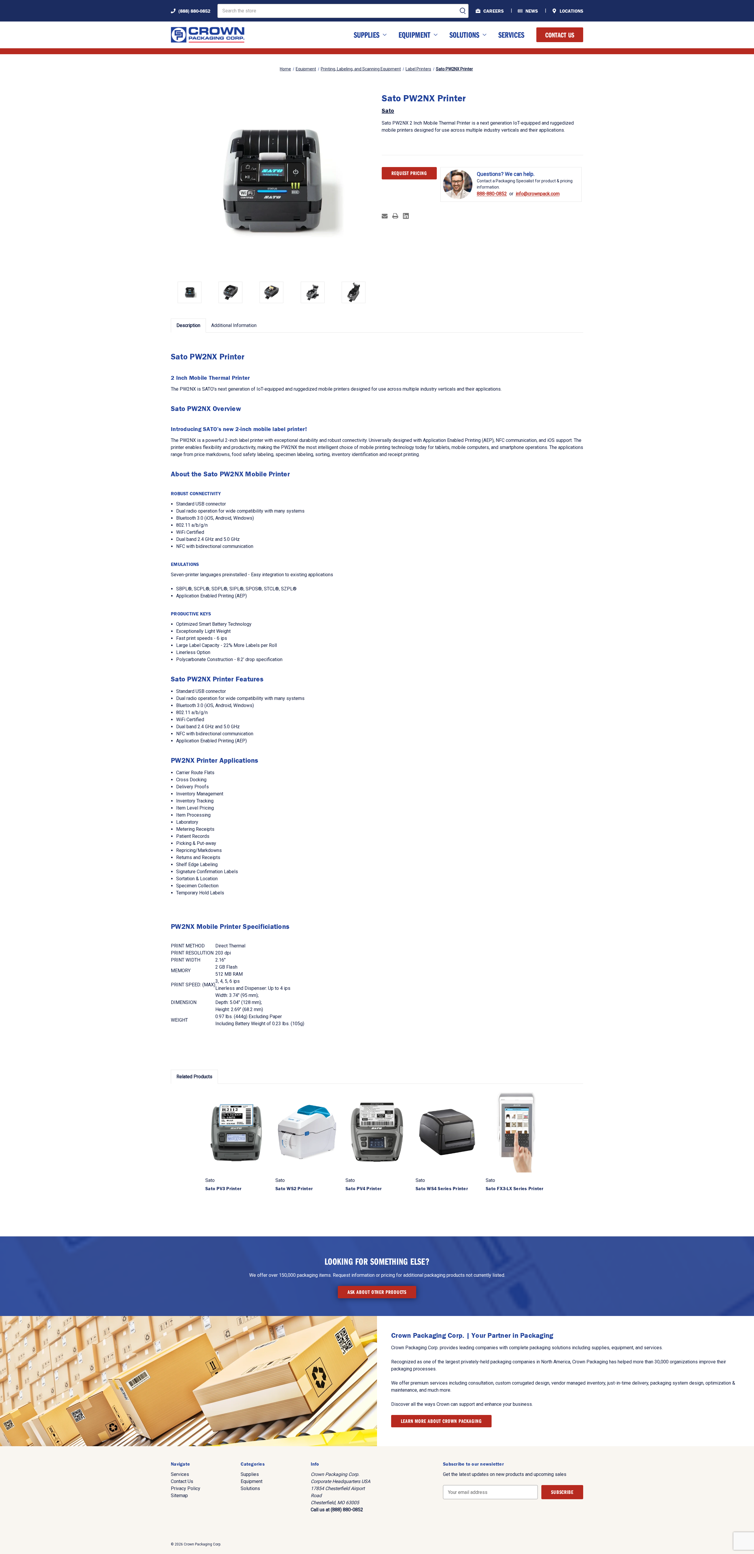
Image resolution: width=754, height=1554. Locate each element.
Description (188, 325)
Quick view (237, 1132)
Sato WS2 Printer (294, 1188)
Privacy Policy (185, 1488)
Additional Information (234, 325)
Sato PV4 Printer (363, 1188)
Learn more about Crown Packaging (441, 1421)
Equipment (414, 34)
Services (511, 34)
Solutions (464, 34)
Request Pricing (409, 173)
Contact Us (559, 34)
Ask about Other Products (377, 1292)
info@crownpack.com (538, 193)
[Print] (395, 216)
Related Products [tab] (194, 1076)
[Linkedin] (406, 216)
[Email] (385, 216)
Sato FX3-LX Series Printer (515, 1188)
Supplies (366, 34)
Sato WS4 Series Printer (442, 1188)
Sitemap (179, 1495)
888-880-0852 (492, 193)
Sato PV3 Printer (223, 1188)
